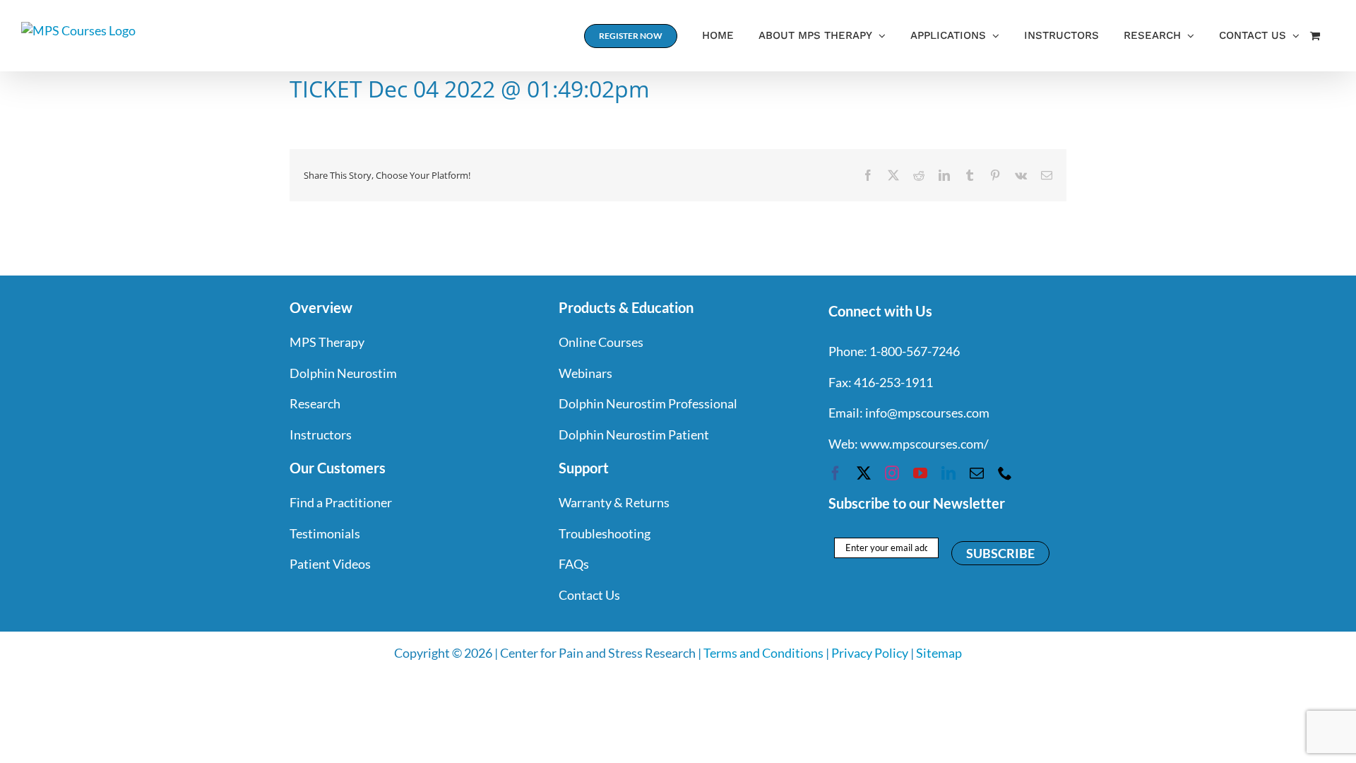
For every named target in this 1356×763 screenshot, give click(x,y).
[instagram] (892, 473)
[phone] (1005, 473)
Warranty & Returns (614, 502)
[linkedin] (948, 473)
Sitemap (939, 653)
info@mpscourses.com (927, 412)
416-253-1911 (893, 382)
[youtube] (920, 473)
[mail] (977, 473)
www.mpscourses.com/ (924, 443)
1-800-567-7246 (914, 351)
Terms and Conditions (763, 653)
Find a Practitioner (341, 502)
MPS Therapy (327, 342)
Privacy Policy (869, 653)
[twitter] (864, 473)
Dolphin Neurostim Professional (648, 403)
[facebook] (835, 473)
